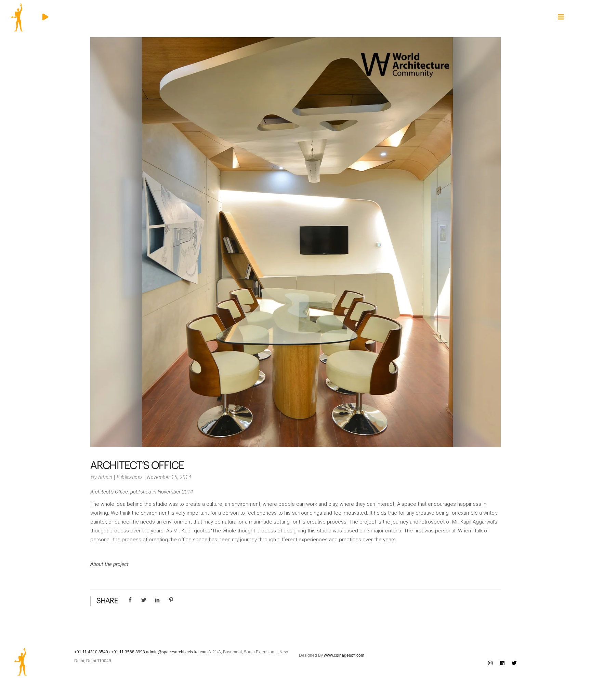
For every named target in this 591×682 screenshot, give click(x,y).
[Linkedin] (502, 663)
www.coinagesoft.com (344, 655)
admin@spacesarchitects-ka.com (177, 652)
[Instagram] (490, 663)
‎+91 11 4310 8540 (91, 652)
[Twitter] (514, 663)
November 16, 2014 (169, 477)
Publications (130, 477)
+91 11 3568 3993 (128, 652)
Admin (105, 477)
